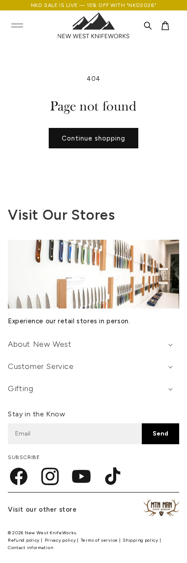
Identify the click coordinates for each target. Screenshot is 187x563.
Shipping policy (141, 540)
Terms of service (100, 540)
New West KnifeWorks (50, 533)
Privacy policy (61, 540)
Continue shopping (93, 138)
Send (160, 433)
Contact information (30, 547)
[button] (17, 26)
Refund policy (24, 540)
